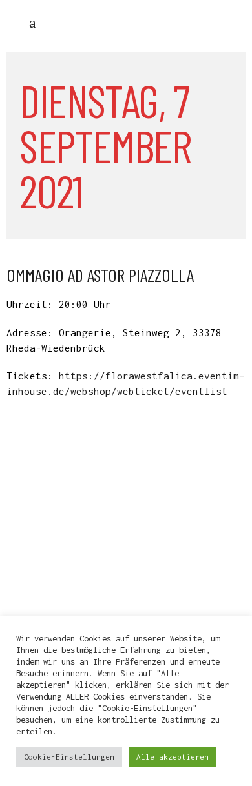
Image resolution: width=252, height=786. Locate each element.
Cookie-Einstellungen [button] (69, 756)
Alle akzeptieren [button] (172, 756)
